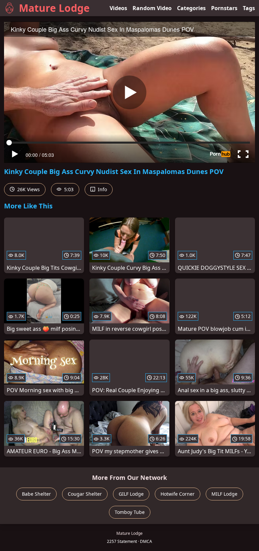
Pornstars (224, 8)
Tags (249, 8)
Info (101, 189)
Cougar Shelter (85, 494)
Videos (118, 8)
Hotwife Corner (178, 494)
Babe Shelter (36, 494)
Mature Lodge (54, 8)
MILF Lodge (224, 494)
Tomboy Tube (130, 512)
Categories (191, 8)
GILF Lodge (131, 494)
